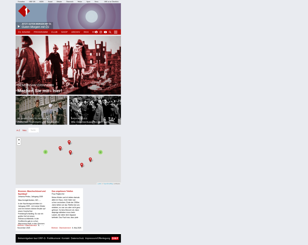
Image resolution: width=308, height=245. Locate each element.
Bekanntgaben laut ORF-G (32, 238)
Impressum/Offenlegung (97, 238)
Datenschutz (77, 238)
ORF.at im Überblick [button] (111, 2)
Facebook (96, 32)
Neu (24, 130)
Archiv (75, 32)
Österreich (69, 2)
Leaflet (99, 184)
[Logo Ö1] (24, 11)
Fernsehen (21, 2)
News (96, 2)
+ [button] (19, 139)
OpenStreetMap (108, 184)
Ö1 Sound (24, 32)
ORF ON (32, 2)
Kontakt (66, 238)
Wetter (80, 2)
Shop (64, 32)
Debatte (59, 2)
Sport (88, 2)
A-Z (18, 130)
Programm (41, 32)
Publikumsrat (53, 238)
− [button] (19, 143)
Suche (110, 32)
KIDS (42, 2)
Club (54, 32)
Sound (50, 2)
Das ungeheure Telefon (62, 191)
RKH (86, 32)
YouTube (105, 32)
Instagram (101, 32)
